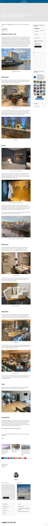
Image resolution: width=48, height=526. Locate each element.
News (19, 488)
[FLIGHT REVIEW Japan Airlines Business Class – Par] (38, 91)
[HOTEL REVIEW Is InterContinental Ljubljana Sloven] (44, 82)
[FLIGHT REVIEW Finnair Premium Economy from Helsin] (41, 91)
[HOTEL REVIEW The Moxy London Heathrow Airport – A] (35, 91)
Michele (7, 19)
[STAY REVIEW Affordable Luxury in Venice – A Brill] (44, 91)
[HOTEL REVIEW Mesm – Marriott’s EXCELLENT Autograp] (41, 88)
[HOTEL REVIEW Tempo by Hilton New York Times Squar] (41, 82)
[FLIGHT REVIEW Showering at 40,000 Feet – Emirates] (44, 94)
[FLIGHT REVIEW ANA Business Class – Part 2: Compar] (44, 88)
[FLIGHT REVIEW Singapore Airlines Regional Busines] (38, 88)
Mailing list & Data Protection (23, 511)
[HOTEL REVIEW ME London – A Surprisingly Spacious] (44, 85)
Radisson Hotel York (11, 24)
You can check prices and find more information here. (11, 428)
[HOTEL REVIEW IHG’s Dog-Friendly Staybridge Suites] (35, 88)
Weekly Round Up (38, 43)
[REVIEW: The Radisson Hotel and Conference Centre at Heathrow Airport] (15, 446)
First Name (37, 31)
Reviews (4, 490)
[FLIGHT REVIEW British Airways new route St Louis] (35, 82)
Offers (22, 488)
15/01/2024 (3, 19)
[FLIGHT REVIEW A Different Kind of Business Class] (41, 94)
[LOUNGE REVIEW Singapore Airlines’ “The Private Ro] (41, 85)
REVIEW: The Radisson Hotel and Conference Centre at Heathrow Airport (15, 450)
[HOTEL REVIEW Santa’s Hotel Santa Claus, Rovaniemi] (38, 94)
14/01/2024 (5, 495)
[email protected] (6, 506)
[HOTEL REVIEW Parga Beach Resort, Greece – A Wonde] (38, 82)
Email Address (37, 38)
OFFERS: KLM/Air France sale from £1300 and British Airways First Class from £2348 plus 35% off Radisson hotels (6, 451)
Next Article (20, 482)
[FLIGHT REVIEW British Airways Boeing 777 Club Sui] (35, 94)
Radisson (3, 466)
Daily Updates (37, 44)
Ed (8, 495)
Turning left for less (9, 522)
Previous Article (5, 482)
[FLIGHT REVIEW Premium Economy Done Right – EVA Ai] (38, 85)
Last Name (37, 34)
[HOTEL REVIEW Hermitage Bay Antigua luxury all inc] (35, 85)
